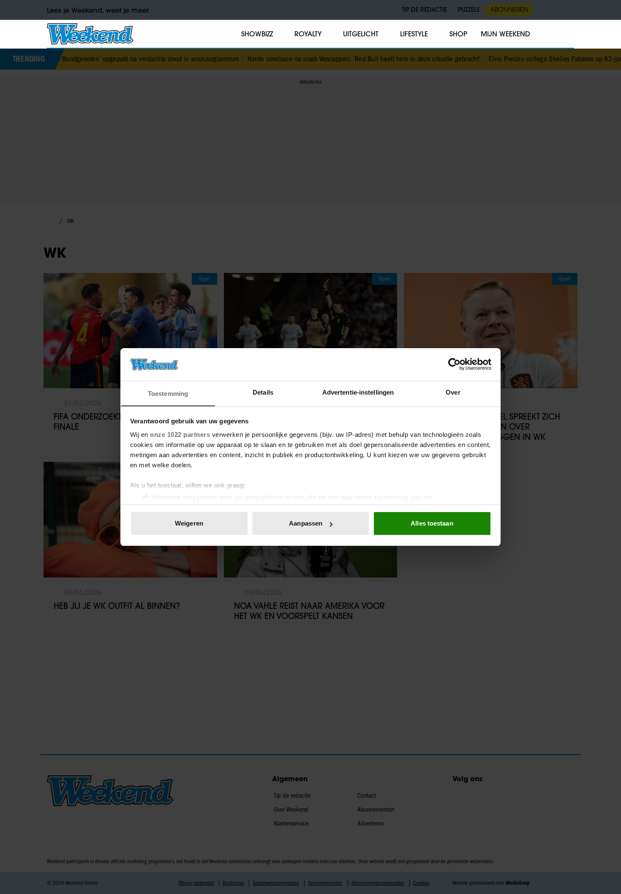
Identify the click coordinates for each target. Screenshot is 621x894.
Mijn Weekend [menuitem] (505, 34)
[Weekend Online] (90, 33)
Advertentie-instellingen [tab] (358, 392)
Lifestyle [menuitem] (414, 34)
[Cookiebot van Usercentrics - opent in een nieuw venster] (454, 364)
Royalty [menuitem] (307, 34)
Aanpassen (305, 523)
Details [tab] (263, 392)
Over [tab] (453, 392)
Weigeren (189, 523)
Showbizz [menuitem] (257, 34)
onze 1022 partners (180, 434)
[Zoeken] (567, 34)
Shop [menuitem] (458, 34)
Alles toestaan (432, 523)
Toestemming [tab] (168, 393)
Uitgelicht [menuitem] (361, 34)
